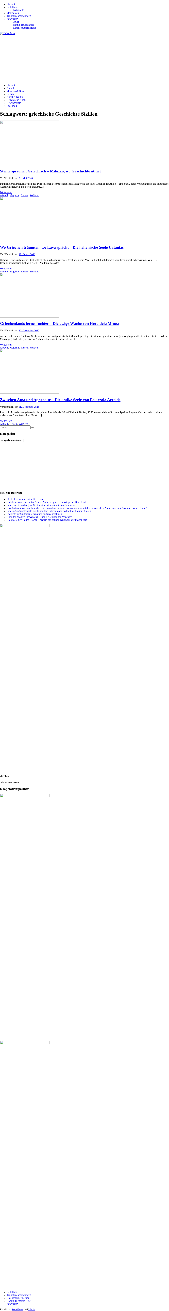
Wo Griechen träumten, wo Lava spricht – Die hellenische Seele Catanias (62, 247)
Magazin (14, 195)
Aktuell (10, 88)
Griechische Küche (17, 99)
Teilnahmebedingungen (19, 15)
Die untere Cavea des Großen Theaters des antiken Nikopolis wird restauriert (47, 519)
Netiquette (18, 10)
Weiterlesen (6, 192)
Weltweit (34, 195)
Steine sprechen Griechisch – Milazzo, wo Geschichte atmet (50, 171)
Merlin (31, 1309)
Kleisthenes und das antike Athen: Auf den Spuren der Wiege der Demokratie (47, 502)
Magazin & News (16, 91)
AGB (16, 21)
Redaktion (12, 7)
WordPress (17, 1309)
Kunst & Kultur (15, 97)
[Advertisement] (84, 58)
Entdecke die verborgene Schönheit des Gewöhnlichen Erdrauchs (41, 505)
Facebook (12, 105)
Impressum (12, 18)
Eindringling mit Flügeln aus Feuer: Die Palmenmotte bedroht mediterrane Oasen (49, 511)
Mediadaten (13, 13)
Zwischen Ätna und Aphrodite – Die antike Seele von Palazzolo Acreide (60, 400)
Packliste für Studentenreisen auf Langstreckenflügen (34, 514)
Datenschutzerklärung (24, 27)
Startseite (11, 4)
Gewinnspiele (14, 102)
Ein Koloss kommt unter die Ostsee (25, 499)
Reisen (10, 94)
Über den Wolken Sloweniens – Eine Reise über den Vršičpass (39, 517)
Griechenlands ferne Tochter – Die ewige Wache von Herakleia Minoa (59, 323)
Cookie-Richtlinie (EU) (19, 1300)
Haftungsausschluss (23, 24)
